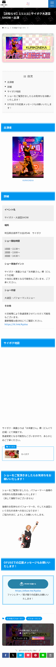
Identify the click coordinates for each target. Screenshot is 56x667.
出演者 (10, 82)
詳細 (9, 86)
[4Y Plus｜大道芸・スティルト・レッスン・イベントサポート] (28, 4)
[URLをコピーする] (50, 655)
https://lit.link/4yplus (16, 324)
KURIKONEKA (28, 180)
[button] (5, 655)
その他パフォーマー (15, 618)
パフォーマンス (34, 618)
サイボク (25, 454)
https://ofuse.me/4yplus (28, 590)
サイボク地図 (13, 91)
